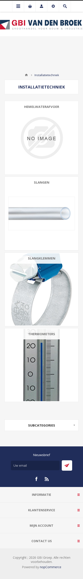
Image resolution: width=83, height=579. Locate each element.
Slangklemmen (41, 258)
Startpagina (26, 75)
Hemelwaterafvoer (41, 106)
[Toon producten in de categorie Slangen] (41, 213)
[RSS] (46, 479)
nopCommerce (50, 567)
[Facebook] (36, 479)
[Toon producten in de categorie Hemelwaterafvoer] (41, 138)
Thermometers (41, 334)
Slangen (41, 182)
